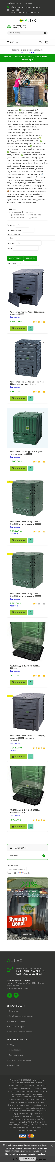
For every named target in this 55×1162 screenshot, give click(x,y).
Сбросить (30, 258)
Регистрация (15, 1050)
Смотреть (27, 934)
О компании (14, 1011)
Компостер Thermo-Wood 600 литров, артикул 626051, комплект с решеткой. (27, 738)
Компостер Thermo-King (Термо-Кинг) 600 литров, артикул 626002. (25, 523)
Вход (11, 1044)
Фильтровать (15, 258)
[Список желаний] (40, 42)
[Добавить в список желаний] (44, 272)
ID (23, 212)
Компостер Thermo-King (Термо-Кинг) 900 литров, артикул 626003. (25, 595)
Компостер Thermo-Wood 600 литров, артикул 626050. (27, 313)
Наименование (34, 214)
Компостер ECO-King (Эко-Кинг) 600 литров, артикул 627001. (26, 453)
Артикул (30, 212)
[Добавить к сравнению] (31, 328)
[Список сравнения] (46, 42)
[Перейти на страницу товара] (27, 288)
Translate (27, 873)
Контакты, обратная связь (21, 1031)
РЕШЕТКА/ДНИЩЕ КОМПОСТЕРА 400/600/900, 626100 (25, 811)
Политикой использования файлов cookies (25, 1154)
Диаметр (33, 217)
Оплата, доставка (17, 1021)
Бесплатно (14, 1065)
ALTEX (15, 960)
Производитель (17, 214)
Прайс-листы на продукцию (21, 1016)
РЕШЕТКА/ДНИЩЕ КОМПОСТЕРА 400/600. (25, 667)
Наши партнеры (16, 1026)
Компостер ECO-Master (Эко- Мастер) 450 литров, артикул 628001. (27, 383)
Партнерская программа (20, 1060)
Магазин (14, 855)
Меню (14, 42)
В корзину (20, 328)
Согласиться (27, 1159)
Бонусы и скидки (16, 1055)
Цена (12, 217)
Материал (22, 217)
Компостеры (15, 317)
